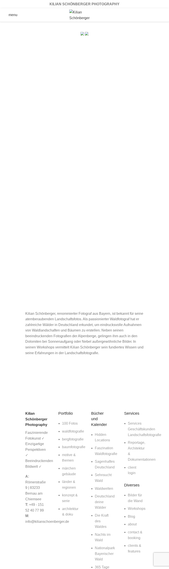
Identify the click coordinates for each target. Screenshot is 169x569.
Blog (131, 516)
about (132, 524)
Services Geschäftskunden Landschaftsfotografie (144, 429)
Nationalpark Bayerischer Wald (105, 553)
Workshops (136, 508)
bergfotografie (73, 439)
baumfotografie (73, 447)
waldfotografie (73, 431)
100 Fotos (70, 423)
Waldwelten (104, 488)
